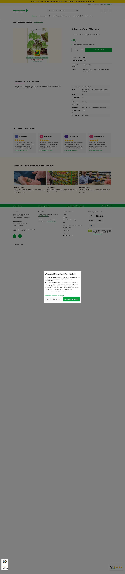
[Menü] (7, 560)
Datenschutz (48, 295)
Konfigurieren (61, 295)
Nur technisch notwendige (53, 299)
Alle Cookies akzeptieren (71, 299)
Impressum (54, 295)
